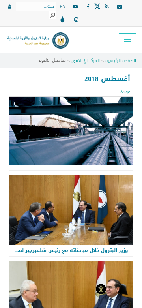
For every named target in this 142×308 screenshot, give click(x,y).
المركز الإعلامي (85, 60)
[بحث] (52, 15)
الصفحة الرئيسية (120, 60)
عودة (125, 92)
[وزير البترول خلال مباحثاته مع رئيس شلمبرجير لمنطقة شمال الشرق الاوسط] (71, 210)
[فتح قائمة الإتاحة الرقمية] (101, 288)
